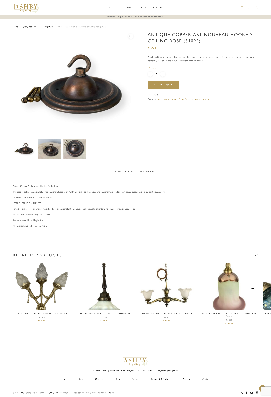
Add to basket (163, 84)
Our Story (126, 7)
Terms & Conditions (106, 392)
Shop (109, 7)
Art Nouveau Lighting (167, 99)
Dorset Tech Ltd (77, 392)
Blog (143, 7)
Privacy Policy (91, 392)
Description (124, 171)
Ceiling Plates (47, 26)
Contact (159, 7)
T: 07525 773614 (144, 370)
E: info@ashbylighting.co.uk (166, 370)
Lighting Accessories (30, 26)
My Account (185, 379)
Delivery (135, 379)
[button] (130, 36)
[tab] (124, 171)
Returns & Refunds (159, 379)
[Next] (252, 288)
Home (15, 26)
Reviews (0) (148, 171)
